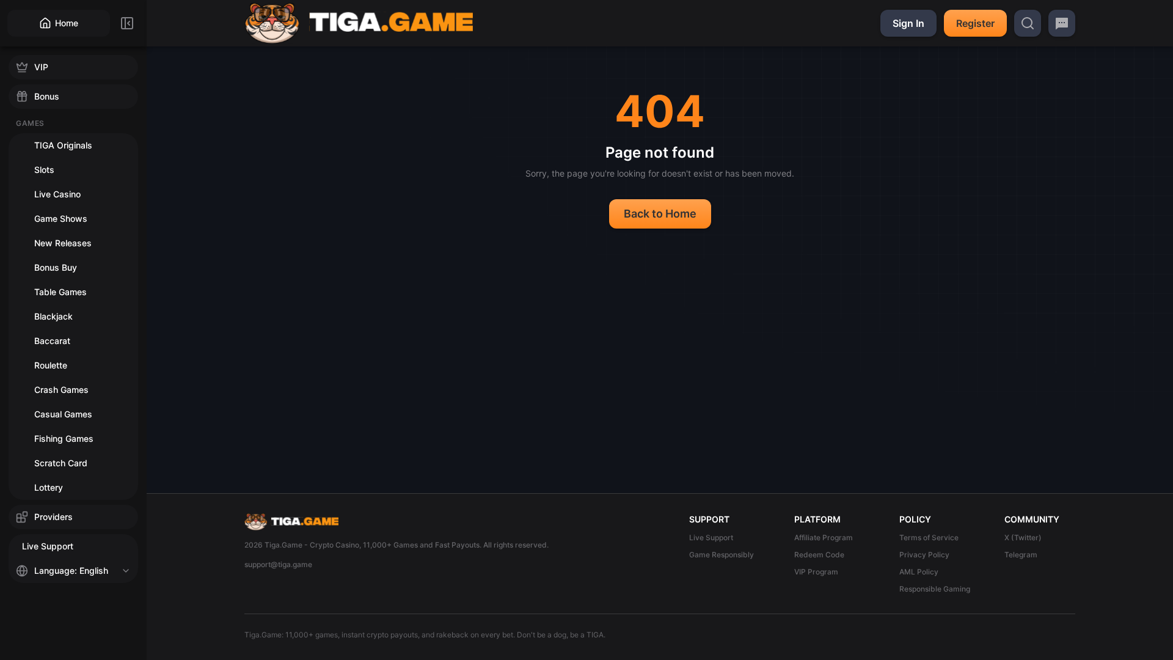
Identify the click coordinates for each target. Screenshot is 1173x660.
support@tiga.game (278, 564)
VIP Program (816, 571)
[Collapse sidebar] (127, 23)
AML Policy (918, 571)
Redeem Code (819, 554)
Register (975, 23)
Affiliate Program (823, 537)
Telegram (1020, 554)
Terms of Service (929, 537)
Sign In (908, 23)
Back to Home (660, 213)
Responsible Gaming (934, 588)
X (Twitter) (1023, 537)
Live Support (711, 537)
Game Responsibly (721, 554)
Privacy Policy (924, 554)
